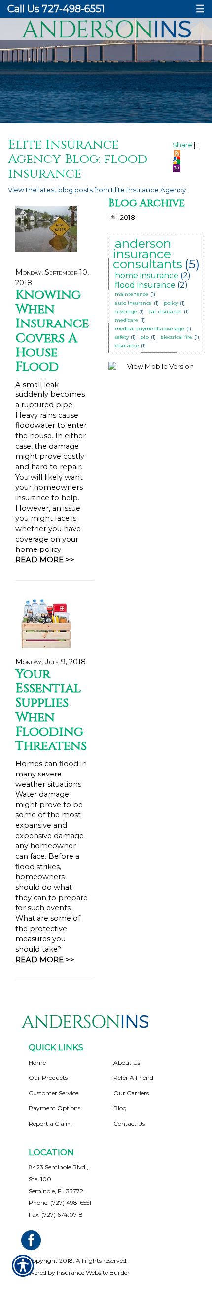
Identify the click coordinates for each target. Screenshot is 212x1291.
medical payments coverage (149, 328)
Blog (120, 1108)
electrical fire (176, 337)
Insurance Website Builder (93, 1272)
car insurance (165, 311)
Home (37, 1062)
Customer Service (53, 1093)
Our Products (48, 1077)
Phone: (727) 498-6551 (60, 1202)
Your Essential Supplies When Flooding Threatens (51, 710)
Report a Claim (50, 1123)
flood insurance (145, 285)
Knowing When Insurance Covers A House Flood (52, 331)
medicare (126, 320)
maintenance (131, 294)
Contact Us (129, 1123)
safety (122, 337)
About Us (126, 1062)
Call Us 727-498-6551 (56, 9)
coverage (126, 311)
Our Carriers (131, 1093)
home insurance (146, 275)
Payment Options (54, 1108)
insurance (127, 345)
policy (171, 303)
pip (145, 337)
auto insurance (133, 303)
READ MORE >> (44, 559)
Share (182, 145)
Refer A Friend (133, 1077)
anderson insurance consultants (147, 253)
